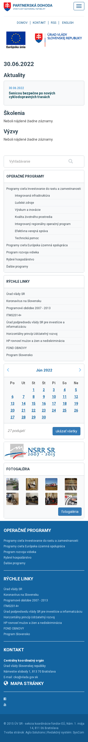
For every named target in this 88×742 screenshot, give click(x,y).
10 (54, 397)
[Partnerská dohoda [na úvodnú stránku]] (28, 6)
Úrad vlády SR (15, 294)
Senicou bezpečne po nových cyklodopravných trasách (32, 95)
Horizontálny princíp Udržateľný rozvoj (31, 334)
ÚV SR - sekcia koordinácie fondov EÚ (39, 723)
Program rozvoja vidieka (22, 252)
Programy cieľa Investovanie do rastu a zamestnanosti (43, 189)
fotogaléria (69, 512)
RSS (53, 22)
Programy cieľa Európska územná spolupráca (37, 245)
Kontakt (39, 22)
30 (44, 417)
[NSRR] (30, 450)
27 (12, 417)
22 (33, 410)
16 (44, 403)
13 (12, 403)
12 (76, 397)
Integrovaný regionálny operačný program (43, 224)
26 (76, 410)
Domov (22, 22)
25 (64, 410)
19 (76, 403)
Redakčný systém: (59, 732)
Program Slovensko (19, 355)
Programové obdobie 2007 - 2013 (28, 308)
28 (23, 417)
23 (44, 410)
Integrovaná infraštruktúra (32, 195)
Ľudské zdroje (24, 202)
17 (54, 403)
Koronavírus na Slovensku (23, 301)
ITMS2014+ (14, 315)
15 (33, 403)
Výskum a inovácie (28, 210)
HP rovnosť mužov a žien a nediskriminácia (35, 341)
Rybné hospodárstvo (20, 259)
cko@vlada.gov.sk (25, 677)
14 (23, 403)
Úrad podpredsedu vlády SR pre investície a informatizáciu (35, 324)
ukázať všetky (66, 431)
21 (23, 410)
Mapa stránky (27, 683)
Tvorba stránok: (14, 732)
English (68, 22)
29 (33, 417)
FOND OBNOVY (16, 348)
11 (64, 397)
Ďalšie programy (17, 266)
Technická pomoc (27, 238)
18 (64, 403)
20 (12, 410)
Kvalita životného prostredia (33, 217)
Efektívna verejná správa (31, 231)
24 (54, 410)
